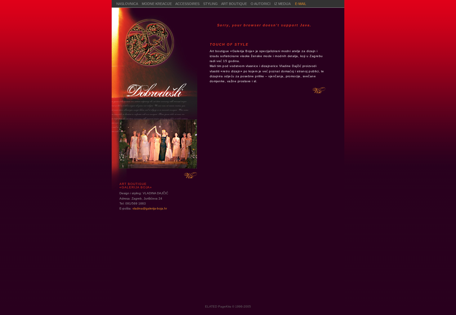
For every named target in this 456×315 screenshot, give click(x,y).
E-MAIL (300, 4)
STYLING (210, 4)
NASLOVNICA (127, 4)
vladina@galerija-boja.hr (149, 208)
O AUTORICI (262, 4)
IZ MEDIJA (282, 4)
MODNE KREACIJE (157, 4)
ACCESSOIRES (187, 4)
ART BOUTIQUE (234, 4)
